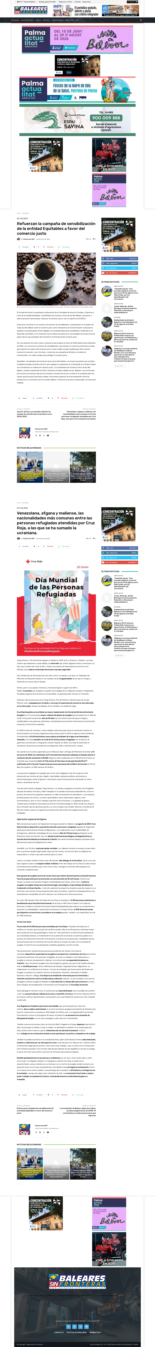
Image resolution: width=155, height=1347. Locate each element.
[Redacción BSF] (19, 239)
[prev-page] (18, 486)
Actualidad (25, 213)
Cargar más (119, 366)
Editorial (82, 471)
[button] (141, 20)
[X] (134, 2)
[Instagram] (131, 2)
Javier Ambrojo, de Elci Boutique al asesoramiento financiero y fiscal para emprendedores (56, 477)
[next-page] (22, 486)
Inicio (18, 213)
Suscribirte (132, 273)
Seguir (134, 263)
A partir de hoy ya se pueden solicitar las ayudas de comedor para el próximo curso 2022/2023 (34, 414)
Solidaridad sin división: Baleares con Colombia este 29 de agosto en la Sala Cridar (83, 477)
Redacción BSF (29, 239)
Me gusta (133, 258)
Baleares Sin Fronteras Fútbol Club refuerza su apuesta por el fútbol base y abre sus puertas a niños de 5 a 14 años (126, 338)
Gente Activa (29, 467)
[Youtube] (136, 2)
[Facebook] (128, 2)
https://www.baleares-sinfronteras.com (47, 431)
